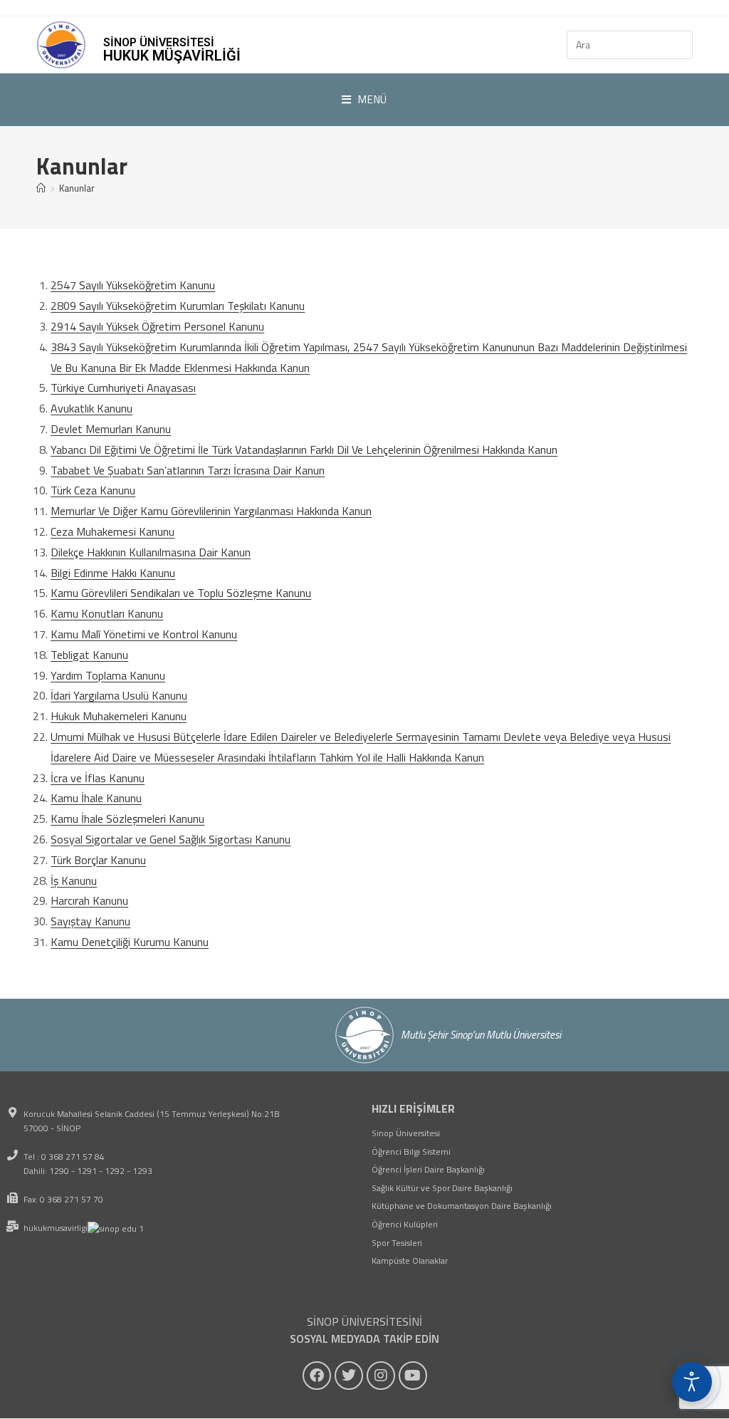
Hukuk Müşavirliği (172, 55)
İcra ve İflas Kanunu (98, 777)
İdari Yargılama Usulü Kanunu (119, 695)
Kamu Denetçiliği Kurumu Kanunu (130, 941)
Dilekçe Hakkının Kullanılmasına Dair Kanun (151, 552)
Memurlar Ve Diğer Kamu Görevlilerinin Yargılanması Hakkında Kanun (211, 510)
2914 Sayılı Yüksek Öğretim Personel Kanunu (157, 326)
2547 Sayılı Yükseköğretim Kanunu (133, 284)
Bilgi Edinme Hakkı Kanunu (113, 572)
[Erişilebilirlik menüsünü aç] (692, 1382)
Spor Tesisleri (397, 1242)
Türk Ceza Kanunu (93, 490)
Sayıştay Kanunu (90, 921)
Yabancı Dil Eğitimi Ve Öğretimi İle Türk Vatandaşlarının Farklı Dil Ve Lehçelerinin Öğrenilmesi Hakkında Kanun (304, 449)
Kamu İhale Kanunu (96, 797)
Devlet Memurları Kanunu (111, 428)
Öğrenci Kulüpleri (405, 1224)
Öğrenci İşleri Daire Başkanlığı (428, 1169)
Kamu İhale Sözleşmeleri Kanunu (127, 818)
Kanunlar (77, 188)
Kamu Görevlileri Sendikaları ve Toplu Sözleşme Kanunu (181, 592)
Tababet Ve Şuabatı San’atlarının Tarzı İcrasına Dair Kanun (188, 470)
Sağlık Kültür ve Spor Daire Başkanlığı (442, 1188)
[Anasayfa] (41, 188)
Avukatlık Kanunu (91, 408)
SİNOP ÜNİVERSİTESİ (158, 42)
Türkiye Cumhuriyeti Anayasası (123, 387)
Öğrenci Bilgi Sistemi (411, 1151)
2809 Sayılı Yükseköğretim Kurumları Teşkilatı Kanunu (178, 305)
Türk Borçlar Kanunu (98, 859)
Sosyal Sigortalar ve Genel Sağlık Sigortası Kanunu (170, 839)
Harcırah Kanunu (89, 900)
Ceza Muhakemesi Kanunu (112, 531)
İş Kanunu (74, 880)
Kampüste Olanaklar (410, 1260)
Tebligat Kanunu (89, 654)
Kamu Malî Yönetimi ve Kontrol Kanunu (144, 634)
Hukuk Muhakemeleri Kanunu (119, 715)
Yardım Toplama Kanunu (108, 675)
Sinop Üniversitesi (406, 1133)
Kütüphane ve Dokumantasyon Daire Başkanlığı (462, 1205)
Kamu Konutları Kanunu (107, 613)
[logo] (61, 45)
